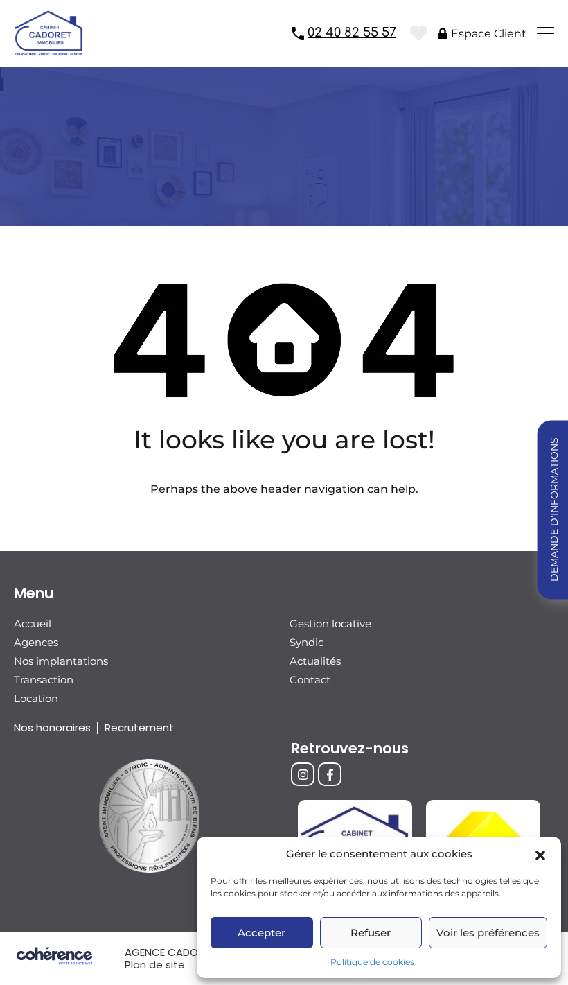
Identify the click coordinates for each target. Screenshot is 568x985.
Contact (310, 679)
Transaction (43, 679)
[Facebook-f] (329, 774)
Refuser (370, 932)
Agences (36, 642)
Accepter (261, 932)
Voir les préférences (488, 932)
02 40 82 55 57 (352, 33)
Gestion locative (330, 623)
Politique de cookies (372, 962)
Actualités (315, 661)
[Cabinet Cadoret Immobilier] (48, 49)
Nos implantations (61, 661)
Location (36, 698)
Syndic (306, 642)
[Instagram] (302, 774)
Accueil (32, 623)
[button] (540, 854)
